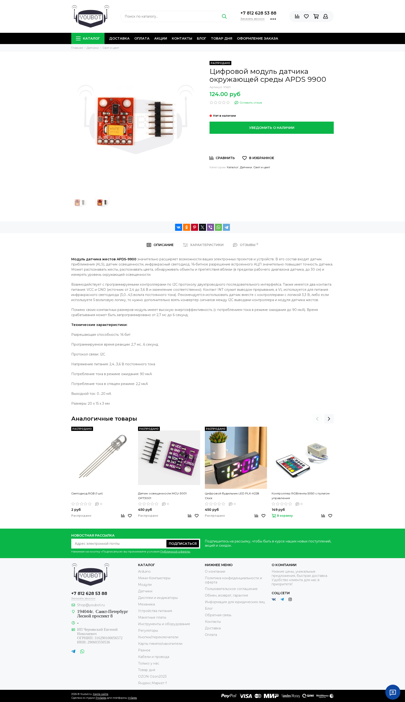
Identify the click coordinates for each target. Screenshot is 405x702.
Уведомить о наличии (271, 128)
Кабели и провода (153, 657)
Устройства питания (155, 611)
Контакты (182, 38)
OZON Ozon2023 (152, 676)
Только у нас (148, 663)
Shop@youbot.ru (91, 605)
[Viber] (210, 227)
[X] (202, 227)
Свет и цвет (261, 167)
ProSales (101, 697)
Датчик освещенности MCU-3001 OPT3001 (162, 496)
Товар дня (221, 38)
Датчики (246, 167)
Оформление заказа (257, 38)
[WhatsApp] (218, 227)
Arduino (144, 571)
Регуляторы (148, 630)
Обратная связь (218, 615)
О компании (215, 571)
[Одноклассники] (186, 227)
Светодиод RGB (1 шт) (87, 493)
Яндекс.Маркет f (152, 683)
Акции (160, 38)
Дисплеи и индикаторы (158, 598)
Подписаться (183, 543)
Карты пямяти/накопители (160, 644)
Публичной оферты (175, 551)
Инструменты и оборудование (164, 624)
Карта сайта (100, 694)
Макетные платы (152, 617)
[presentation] (317, 418)
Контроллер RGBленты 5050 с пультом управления (301, 496)
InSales (132, 697)
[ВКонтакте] (178, 227)
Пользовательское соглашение (231, 589)
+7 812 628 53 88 (258, 13)
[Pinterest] (194, 227)
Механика (146, 604)
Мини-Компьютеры (154, 578)
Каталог (91, 38)
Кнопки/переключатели (158, 637)
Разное (144, 650)
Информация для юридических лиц (235, 602)
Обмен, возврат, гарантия (226, 595)
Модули (145, 585)
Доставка (119, 38)
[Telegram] (226, 227)
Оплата (142, 38)
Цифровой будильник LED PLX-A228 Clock (232, 496)
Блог (201, 38)
